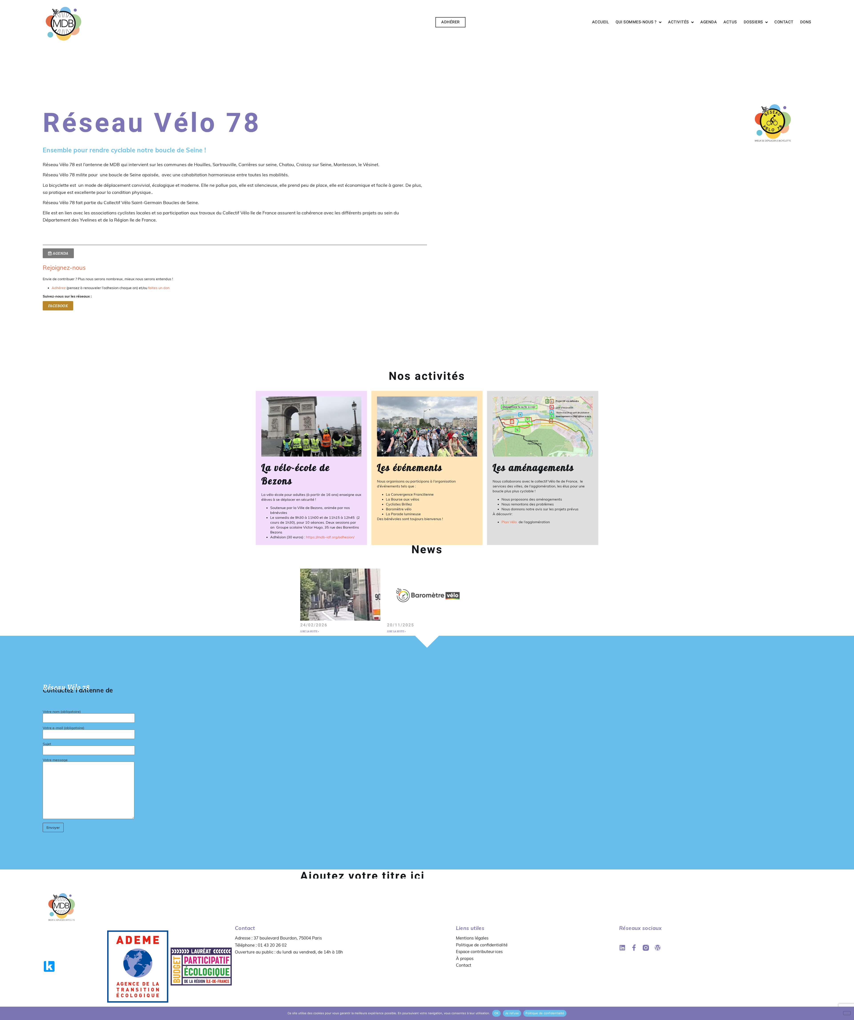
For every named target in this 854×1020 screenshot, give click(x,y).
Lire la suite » (309, 631)
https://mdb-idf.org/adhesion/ (330, 537)
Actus (730, 22)
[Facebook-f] (634, 948)
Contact (784, 22)
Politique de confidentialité (482, 945)
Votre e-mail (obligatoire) (63, 728)
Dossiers (753, 22)
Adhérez (59, 288)
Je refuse (512, 1013)
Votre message (55, 760)
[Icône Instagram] (646, 948)
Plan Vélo (510, 522)
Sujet (47, 744)
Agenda (708, 22)
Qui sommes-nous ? (636, 22)
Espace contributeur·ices (479, 951)
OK (496, 1013)
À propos (464, 958)
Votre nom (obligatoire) (62, 712)
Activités (678, 22)
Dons (805, 22)
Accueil (600, 22)
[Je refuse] (847, 1013)
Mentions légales (472, 938)
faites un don (158, 288)
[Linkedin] (622, 948)
